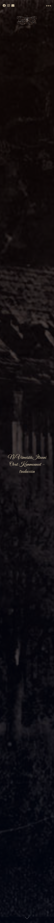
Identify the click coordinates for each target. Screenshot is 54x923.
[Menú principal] (48, 5)
